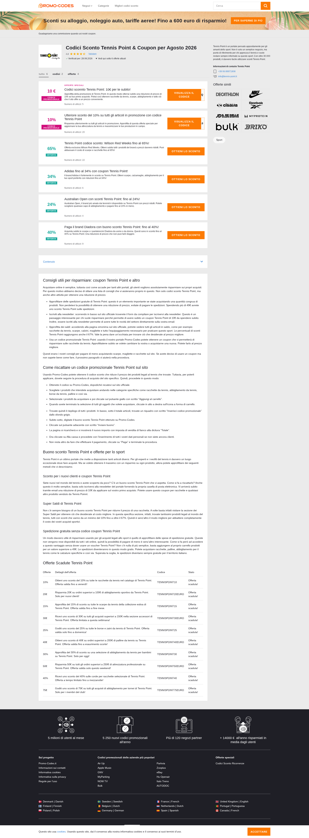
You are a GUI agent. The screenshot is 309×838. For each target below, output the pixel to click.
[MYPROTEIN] (256, 116)
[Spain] (158, 810)
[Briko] (256, 127)
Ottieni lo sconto (186, 151)
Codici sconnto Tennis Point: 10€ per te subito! (97, 89)
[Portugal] (217, 806)
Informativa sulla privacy (52, 776)
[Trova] (265, 6)
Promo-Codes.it (47, 763)
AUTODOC (163, 785)
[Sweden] (99, 801)
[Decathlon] (227, 94)
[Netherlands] (158, 806)
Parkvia (161, 763)
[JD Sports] (227, 116)
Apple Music (104, 767)
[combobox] (237, 6)
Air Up (101, 763)
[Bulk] (227, 127)
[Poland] (40, 810)
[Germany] (99, 810)
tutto (42, 74)
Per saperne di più (248, 20)
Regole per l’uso (48, 781)
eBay (159, 772)
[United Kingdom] (217, 801)
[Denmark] (40, 801)
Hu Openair (163, 776)
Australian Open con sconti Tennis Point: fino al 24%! (102, 199)
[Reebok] (256, 105)
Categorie (103, 5)
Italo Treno (163, 781)
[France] (158, 801)
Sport (219, 139)
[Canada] (217, 810)
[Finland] (40, 806)
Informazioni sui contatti (52, 767)
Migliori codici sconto (126, 5)
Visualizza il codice (184, 94)
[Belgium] (99, 806)
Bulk (100, 785)
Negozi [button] (86, 5)
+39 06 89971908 (227, 71)
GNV (100, 772)
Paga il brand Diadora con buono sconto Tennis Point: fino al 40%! (111, 227)
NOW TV (103, 781)
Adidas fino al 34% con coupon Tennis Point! (96, 171)
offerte (72, 74)
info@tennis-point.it (227, 76)
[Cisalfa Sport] (227, 105)
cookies (61, 831)
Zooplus (161, 767)
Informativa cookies (50, 772)
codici (56, 74)
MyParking (104, 776)
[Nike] (256, 94)
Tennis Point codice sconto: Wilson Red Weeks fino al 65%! (106, 143)
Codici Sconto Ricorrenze (230, 763)
